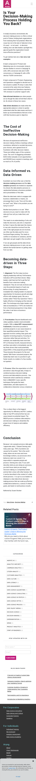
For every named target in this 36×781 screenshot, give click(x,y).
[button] (33, 761)
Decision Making (20, 502)
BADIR (8, 753)
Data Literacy (12, 582)
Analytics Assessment (13, 734)
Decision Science (13, 612)
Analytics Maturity (14, 564)
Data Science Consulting (16, 593)
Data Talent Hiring (14, 608)
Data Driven (10, 502)
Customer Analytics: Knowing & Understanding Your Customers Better (17, 689)
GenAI (9, 623)
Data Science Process (14, 604)
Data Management (13, 586)
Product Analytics (14, 627)
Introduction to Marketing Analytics (18, 699)
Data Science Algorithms (16, 590)
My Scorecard (10, 732)
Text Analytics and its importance (18, 695)
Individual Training (12, 729)
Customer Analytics (14, 575)
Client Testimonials (12, 750)
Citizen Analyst (12, 571)
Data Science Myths (14, 601)
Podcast (8, 755)
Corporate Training (12, 716)
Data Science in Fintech (15, 597)
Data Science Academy (13, 737)
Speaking (9, 718)
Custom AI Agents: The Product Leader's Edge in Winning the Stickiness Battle (15, 531)
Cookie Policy (11, 768)
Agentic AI (10, 560)
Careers (8, 758)
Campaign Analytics (14, 568)
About (8, 748)
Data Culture (12, 579)
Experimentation (13, 619)
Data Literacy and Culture (14, 713)
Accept (18, 776)
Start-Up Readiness (14, 630)
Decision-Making (13, 616)
